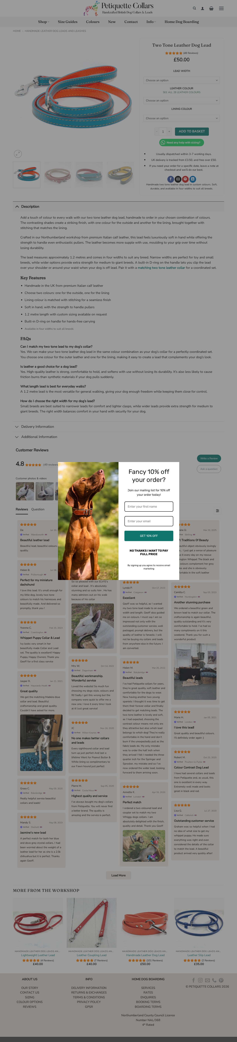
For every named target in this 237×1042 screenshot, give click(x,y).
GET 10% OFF (149, 536)
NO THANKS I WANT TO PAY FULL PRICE (149, 552)
